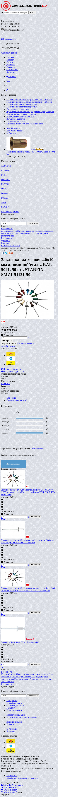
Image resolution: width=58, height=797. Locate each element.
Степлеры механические (17, 109)
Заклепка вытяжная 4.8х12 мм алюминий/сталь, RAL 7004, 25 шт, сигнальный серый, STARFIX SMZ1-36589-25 (28, 589)
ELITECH (5, 184)
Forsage (4, 193)
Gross (3, 202)
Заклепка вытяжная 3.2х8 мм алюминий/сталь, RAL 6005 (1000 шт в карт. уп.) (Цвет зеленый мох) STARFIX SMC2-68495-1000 (28, 492)
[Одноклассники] (9, 253)
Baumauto (5, 170)
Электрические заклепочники (20, 116)
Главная (10, 57)
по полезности (38, 449)
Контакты (11, 72)
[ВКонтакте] (3, 253)
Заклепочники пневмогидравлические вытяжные (29, 99)
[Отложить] (3, 519)
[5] (13, 330)
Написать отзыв (13, 464)
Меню (9, 81)
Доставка (10, 65)
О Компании (12, 69)
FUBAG (5, 198)
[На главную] (24, 10)
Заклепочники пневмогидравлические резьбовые (29, 102)
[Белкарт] (10, 360)
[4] (10, 330)
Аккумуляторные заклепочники (21, 114)
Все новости (7, 228)
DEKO (4, 175)
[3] (8, 330)
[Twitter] (6, 253)
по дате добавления (21, 449)
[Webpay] (10, 364)
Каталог (10, 60)
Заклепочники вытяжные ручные (21, 107)
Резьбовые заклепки (15, 121)
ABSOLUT (6, 166)
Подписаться (33, 223)
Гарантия (10, 67)
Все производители (10, 211)
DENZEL (5, 179)
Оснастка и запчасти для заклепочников (24, 124)
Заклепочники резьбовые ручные (21, 104)
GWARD (5, 207)
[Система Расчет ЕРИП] (10, 355)
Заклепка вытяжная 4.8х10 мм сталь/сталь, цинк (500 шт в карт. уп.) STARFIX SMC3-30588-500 (27, 541)
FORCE (4, 189)
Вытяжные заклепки (15, 119)
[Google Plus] (12, 253)
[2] (5, 330)
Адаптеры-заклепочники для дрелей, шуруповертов (30, 111)
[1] (2, 330)
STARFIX (5, 383)
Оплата (9, 62)
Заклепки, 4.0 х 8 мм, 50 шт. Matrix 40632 (20, 642)
